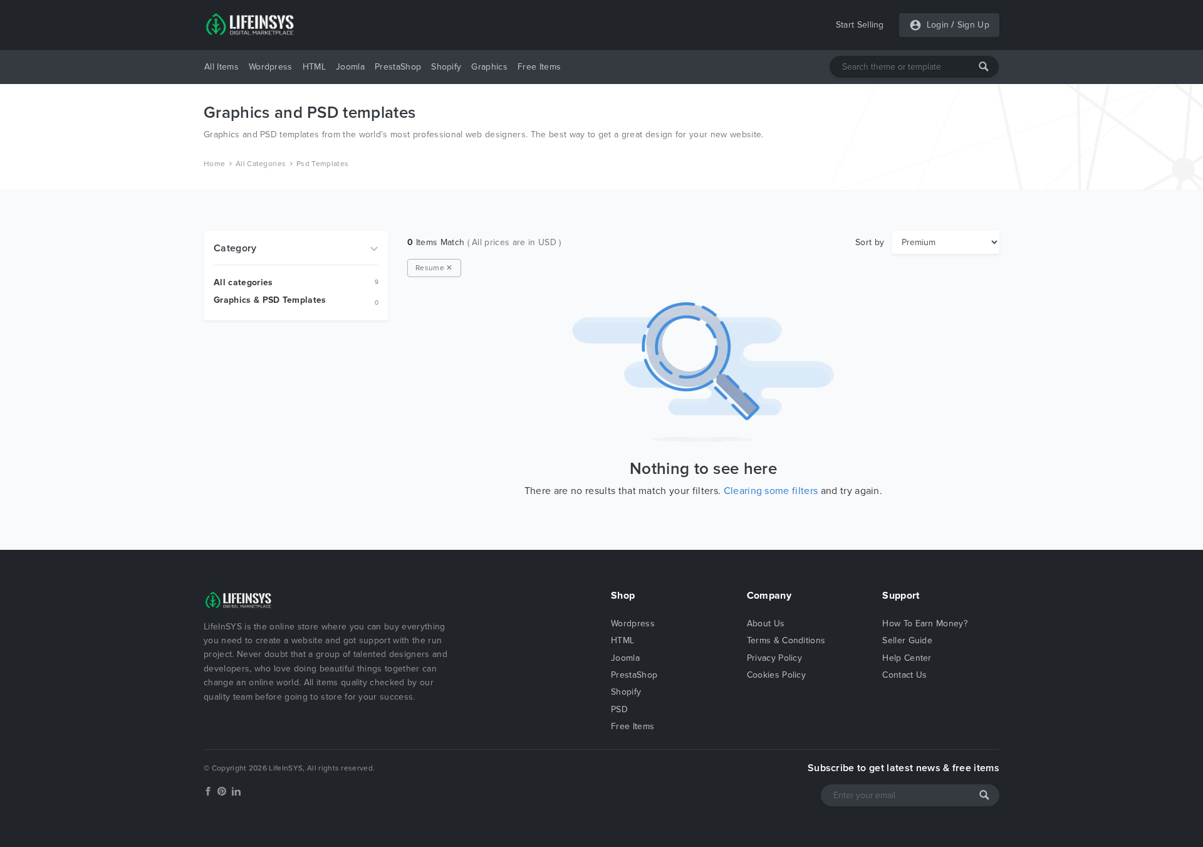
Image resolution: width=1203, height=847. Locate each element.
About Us (766, 623)
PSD (619, 709)
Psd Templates (322, 163)
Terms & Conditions (786, 640)
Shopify (446, 66)
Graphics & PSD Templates (270, 300)
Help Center (907, 658)
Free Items (539, 66)
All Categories (261, 163)
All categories (243, 282)
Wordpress (271, 66)
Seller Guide (907, 640)
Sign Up (973, 24)
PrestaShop (398, 66)
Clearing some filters (771, 491)
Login (938, 24)
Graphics (489, 66)
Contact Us (904, 675)
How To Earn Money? (924, 623)
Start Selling (860, 24)
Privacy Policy (774, 658)
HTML (314, 66)
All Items (221, 66)
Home (214, 163)
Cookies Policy (776, 675)
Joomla (350, 66)
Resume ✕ (434, 267)
